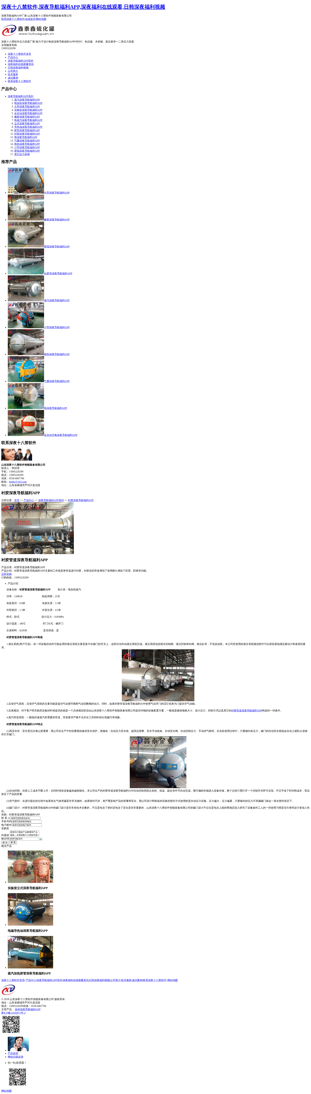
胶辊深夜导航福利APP (27, 150)
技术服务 (13, 74)
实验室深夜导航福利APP (28, 110)
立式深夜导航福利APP (27, 123)
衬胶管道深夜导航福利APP (246, 710)
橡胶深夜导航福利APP (27, 116)
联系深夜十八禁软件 (13, 19)
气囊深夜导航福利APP (27, 140)
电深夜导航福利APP (25, 137)
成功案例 (13, 77)
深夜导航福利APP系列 (20, 96)
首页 (16, 500)
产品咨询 (13, 1053)
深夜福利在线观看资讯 (21, 64)
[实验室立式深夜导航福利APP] (30, 882)
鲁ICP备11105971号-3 (13, 1012)
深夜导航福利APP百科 (20, 60)
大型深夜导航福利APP (27, 106)
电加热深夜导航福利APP (28, 103)
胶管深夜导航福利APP (27, 130)
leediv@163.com (18, 481)
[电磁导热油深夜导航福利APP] (30, 924)
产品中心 (13, 57)
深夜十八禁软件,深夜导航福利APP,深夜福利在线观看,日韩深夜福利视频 (83, 7)
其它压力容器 (22, 154)
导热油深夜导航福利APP (28, 127)
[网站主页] (28, 35)
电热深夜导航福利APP (27, 144)
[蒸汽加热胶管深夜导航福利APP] (30, 967)
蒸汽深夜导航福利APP (27, 99)
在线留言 (30, 19)
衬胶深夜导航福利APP (27, 133)
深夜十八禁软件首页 (19, 54)
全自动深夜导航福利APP (28, 113)
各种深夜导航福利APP (27, 1009)
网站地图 (41, 19)
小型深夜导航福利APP (27, 147)
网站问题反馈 (15, 1056)
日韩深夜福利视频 (18, 67)
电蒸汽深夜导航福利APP (28, 120)
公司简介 (13, 71)
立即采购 (6, 574)
